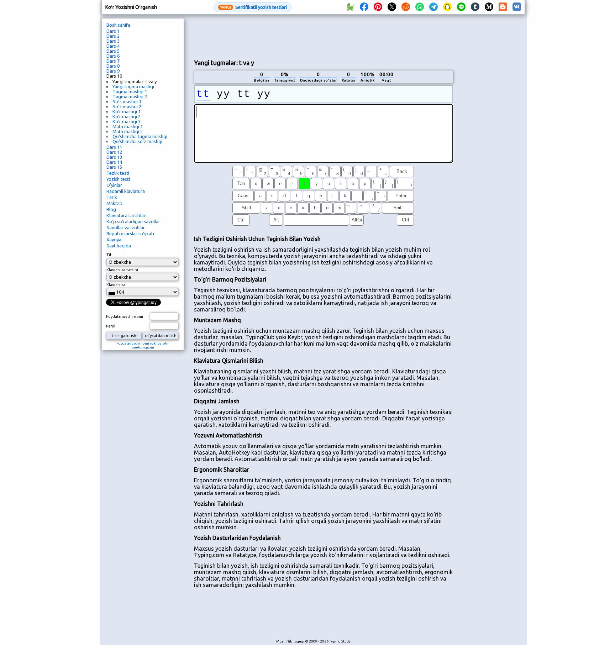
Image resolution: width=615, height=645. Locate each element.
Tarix (111, 197)
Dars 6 (113, 55)
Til (108, 255)
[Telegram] (433, 7)
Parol (110, 326)
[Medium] (489, 7)
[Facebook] (364, 7)
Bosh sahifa (118, 24)
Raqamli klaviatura (125, 191)
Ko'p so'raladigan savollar (133, 221)
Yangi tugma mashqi (133, 86)
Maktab (114, 203)
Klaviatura (115, 285)
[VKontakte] (516, 7)
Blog (111, 209)
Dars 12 (114, 152)
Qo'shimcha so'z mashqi (137, 141)
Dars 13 (114, 156)
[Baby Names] (350, 7)
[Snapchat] (447, 7)
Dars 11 (114, 147)
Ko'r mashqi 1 (126, 111)
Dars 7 (113, 60)
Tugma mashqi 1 (129, 91)
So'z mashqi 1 (126, 101)
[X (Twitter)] (392, 7)
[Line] (461, 7)
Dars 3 (113, 40)
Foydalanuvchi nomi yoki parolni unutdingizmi (142, 345)
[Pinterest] (378, 7)
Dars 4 (113, 45)
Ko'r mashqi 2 (126, 116)
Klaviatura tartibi (122, 270)
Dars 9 (113, 70)
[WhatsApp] (419, 7)
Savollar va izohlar (125, 227)
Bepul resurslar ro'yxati (130, 233)
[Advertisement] (323, 36)
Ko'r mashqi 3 (126, 121)
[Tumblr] (475, 7)
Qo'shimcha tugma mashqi (139, 136)
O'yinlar (114, 185)
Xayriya (113, 239)
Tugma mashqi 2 (129, 96)
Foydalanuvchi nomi (124, 316)
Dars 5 (113, 50)
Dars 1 (113, 30)
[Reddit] (405, 7)
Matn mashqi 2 (127, 131)
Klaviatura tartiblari (126, 215)
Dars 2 (113, 35)
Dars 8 (113, 65)
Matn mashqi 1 (127, 126)
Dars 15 (114, 166)
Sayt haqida (118, 245)
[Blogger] (503, 7)
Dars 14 (114, 161)
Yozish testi (118, 179)
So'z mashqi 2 (126, 106)
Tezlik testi (117, 173)
